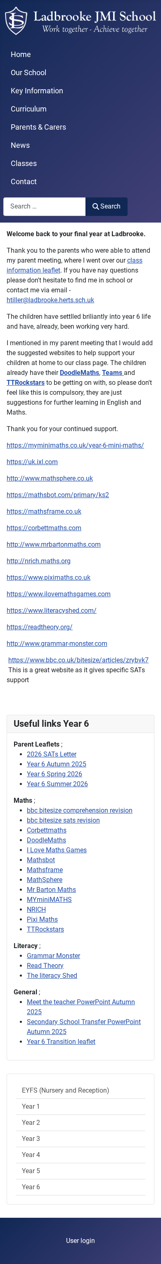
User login (80, 1241)
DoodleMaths (46, 840)
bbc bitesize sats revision (63, 820)
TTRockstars (45, 929)
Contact (24, 182)
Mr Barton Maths (51, 890)
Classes (24, 163)
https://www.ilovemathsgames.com (59, 594)
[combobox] (44, 206)
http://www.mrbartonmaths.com (54, 544)
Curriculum (29, 109)
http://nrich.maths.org (39, 561)
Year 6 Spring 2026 (54, 774)
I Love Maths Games (57, 850)
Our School (28, 73)
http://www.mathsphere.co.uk (50, 478)
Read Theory (45, 966)
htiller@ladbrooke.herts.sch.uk (50, 300)
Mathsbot (41, 860)
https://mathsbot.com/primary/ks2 (58, 495)
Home (21, 54)
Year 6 (31, 1187)
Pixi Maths (42, 919)
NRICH (36, 909)
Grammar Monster (53, 956)
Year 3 (31, 1139)
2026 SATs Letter (51, 754)
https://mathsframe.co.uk (44, 511)
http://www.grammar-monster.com (57, 643)
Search (110, 206)
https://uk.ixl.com (32, 462)
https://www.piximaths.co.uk (48, 577)
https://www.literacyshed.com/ (52, 610)
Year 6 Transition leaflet (61, 1042)
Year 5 (31, 1171)
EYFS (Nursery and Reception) (65, 1090)
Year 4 (31, 1155)
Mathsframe (45, 870)
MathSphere (44, 880)
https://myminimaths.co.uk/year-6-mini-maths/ (75, 445)
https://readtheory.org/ (40, 627)
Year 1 (31, 1106)
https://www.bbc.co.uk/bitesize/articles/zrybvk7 (78, 660)
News (20, 145)
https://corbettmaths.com (44, 528)
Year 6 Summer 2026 (57, 784)
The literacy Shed (52, 975)
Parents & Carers (38, 127)
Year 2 (31, 1122)
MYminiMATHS (49, 900)
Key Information (37, 91)
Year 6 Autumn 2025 (56, 764)
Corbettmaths (46, 830)
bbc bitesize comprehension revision (80, 810)
